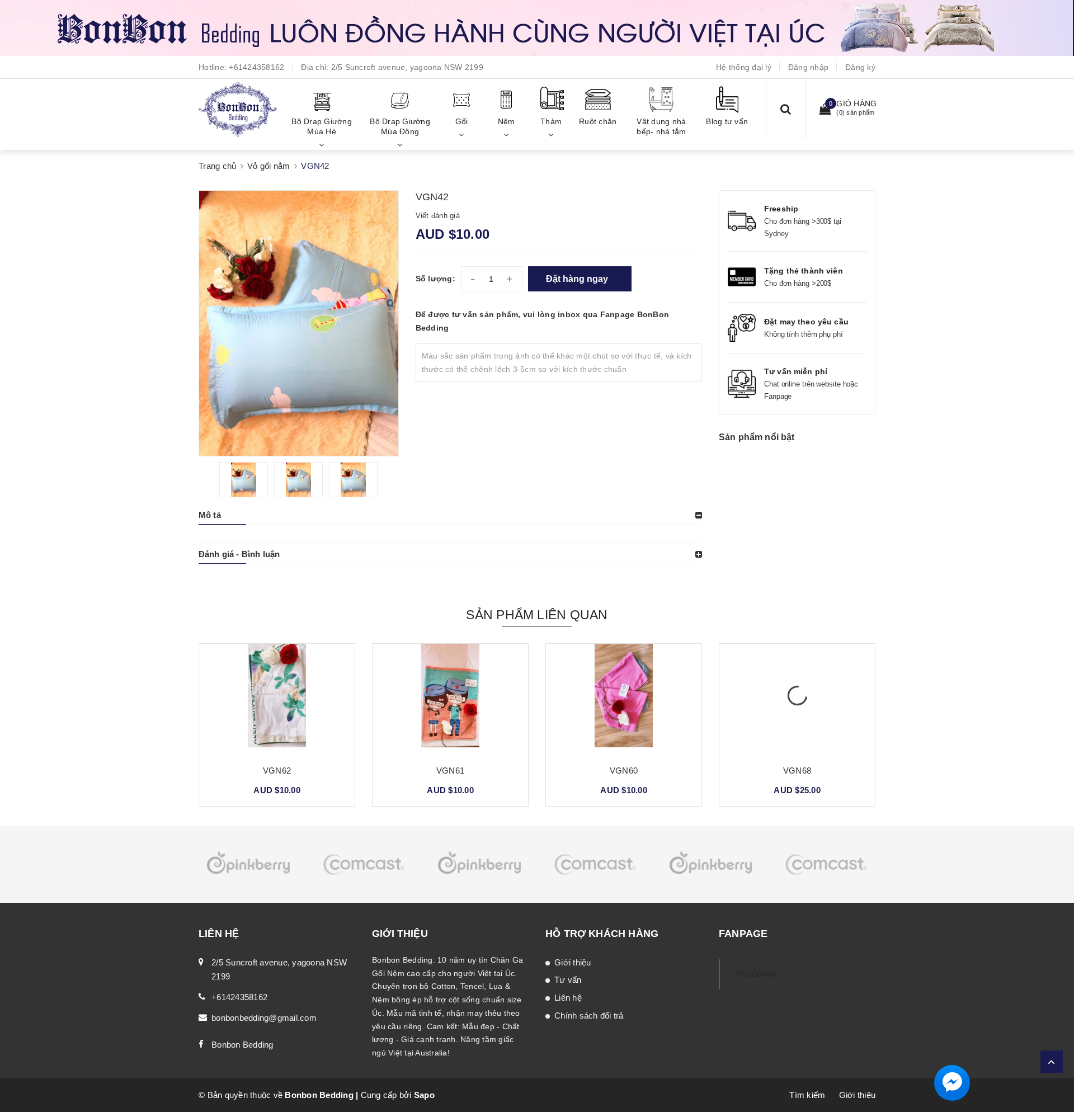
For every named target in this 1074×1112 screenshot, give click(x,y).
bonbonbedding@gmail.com (264, 1018)
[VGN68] (623, 700)
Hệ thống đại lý (743, 67)
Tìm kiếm (807, 1095)
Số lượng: (435, 278)
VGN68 (624, 770)
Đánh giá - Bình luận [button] (239, 554)
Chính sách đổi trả (589, 1015)
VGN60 (450, 770)
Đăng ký (860, 67)
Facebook (756, 973)
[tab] (450, 515)
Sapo (424, 1095)
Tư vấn (568, 979)
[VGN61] (277, 700)
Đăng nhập (808, 67)
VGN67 (797, 770)
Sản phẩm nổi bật (757, 437)
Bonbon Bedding (242, 1044)
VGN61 (277, 770)
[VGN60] (450, 700)
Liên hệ (568, 997)
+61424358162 (256, 67)
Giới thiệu (572, 962)
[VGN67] (797, 700)
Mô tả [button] (210, 515)
